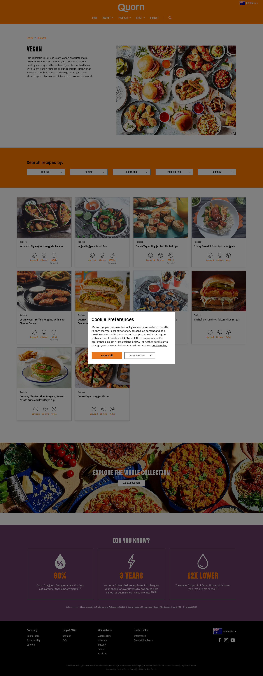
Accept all (107, 355)
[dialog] (131, 338)
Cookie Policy (159, 345)
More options (137, 355)
